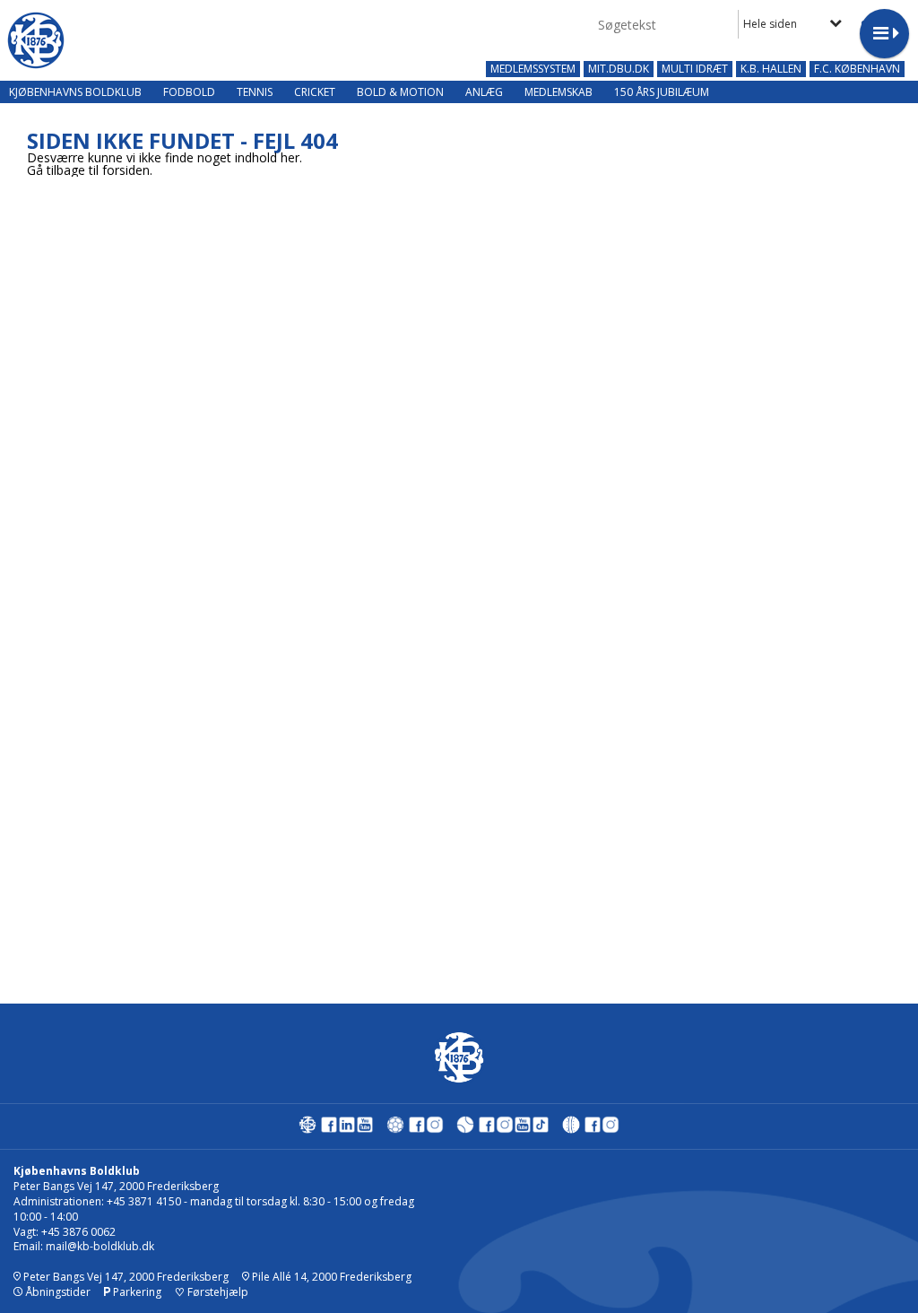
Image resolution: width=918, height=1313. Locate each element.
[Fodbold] (395, 1128)
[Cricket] (571, 1128)
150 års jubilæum (661, 92)
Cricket (314, 92)
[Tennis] (465, 1128)
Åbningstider (56, 1292)
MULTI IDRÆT (695, 69)
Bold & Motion (400, 92)
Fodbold (189, 92)
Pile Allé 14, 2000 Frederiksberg (330, 1276)
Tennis (255, 92)
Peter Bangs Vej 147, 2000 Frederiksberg (125, 1276)
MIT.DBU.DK (618, 69)
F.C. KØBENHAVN (857, 69)
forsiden (126, 169)
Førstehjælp (211, 1292)
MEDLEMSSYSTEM (533, 69)
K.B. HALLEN (770, 69)
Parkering (135, 1292)
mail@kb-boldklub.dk (100, 1246)
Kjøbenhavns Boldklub (75, 92)
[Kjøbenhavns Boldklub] (307, 1128)
